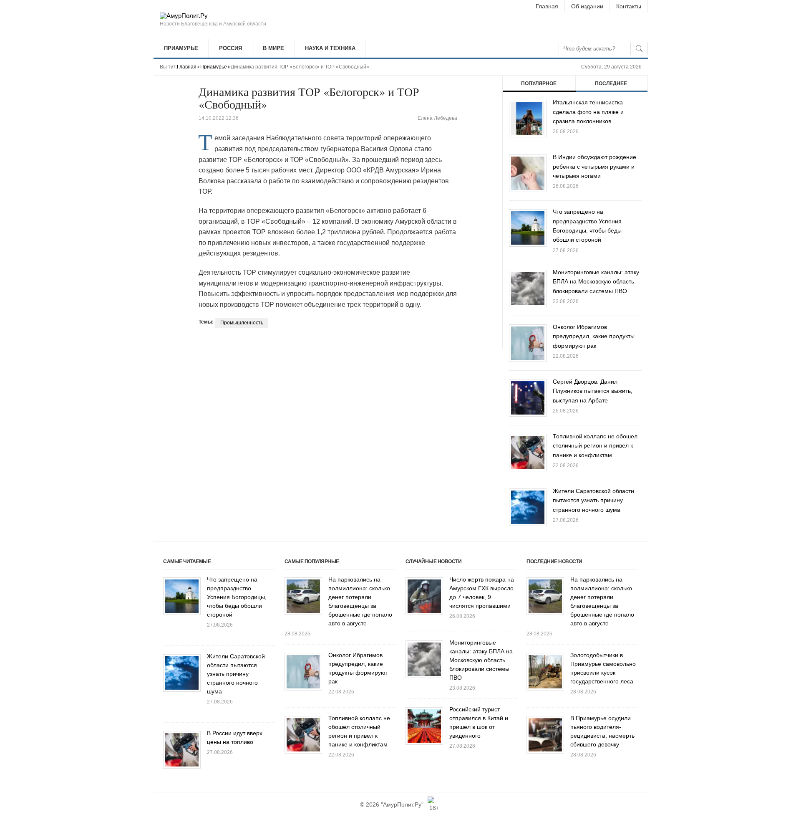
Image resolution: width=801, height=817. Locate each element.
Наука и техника (330, 48)
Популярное (539, 83)
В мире (273, 48)
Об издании (587, 6)
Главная (547, 6)
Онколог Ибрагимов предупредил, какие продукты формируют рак (594, 336)
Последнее (611, 83)
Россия (230, 48)
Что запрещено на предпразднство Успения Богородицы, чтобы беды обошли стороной (237, 597)
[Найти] (639, 48)
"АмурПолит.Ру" (402, 804)
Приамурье (181, 48)
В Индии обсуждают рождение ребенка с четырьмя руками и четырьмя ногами (594, 166)
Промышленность (241, 323)
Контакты (628, 6)
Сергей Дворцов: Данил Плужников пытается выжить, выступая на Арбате (592, 391)
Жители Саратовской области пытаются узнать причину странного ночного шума (593, 500)
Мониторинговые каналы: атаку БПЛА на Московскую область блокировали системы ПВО (596, 281)
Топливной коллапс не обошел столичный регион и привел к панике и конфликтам (595, 445)
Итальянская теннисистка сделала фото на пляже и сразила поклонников (588, 111)
